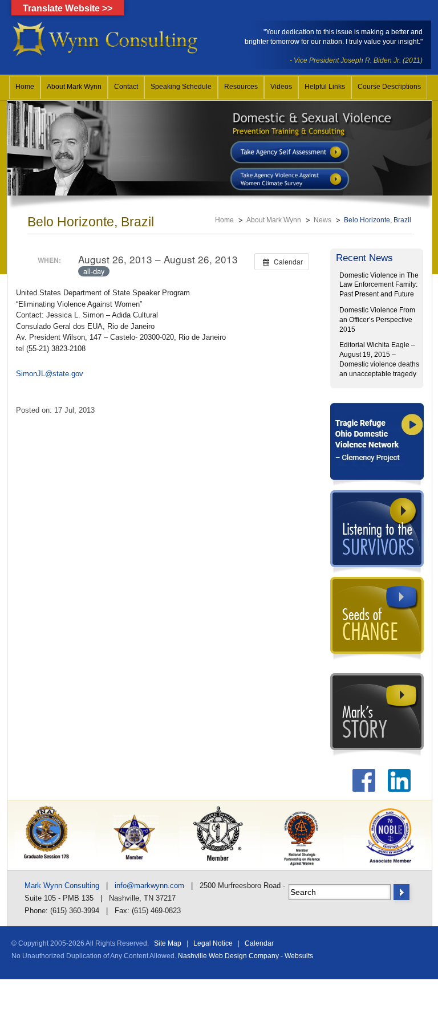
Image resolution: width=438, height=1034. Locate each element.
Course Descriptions (389, 87)
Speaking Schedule (181, 87)
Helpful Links (325, 87)
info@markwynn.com (149, 885)
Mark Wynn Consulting (62, 885)
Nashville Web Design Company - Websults (245, 956)
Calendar (259, 943)
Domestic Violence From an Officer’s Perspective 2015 (377, 319)
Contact (126, 87)
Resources (241, 87)
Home (24, 87)
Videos (281, 87)
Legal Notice (213, 943)
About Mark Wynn (74, 87)
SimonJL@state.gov (49, 373)
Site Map (167, 943)
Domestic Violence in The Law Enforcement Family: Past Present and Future (379, 285)
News (322, 220)
